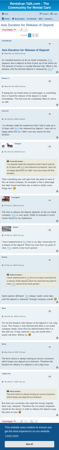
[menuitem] (5, 14)
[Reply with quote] (50, 43)
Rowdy (4, 257)
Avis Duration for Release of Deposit (27, 25)
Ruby (4, 308)
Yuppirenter (6, 373)
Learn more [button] (12, 435)
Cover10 (5, 111)
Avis (50, 60)
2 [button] (33, 35)
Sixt (25, 242)
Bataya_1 (5, 78)
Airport (15, 227)
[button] (37, 35)
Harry (4, 344)
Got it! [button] (29, 444)
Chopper (18, 143)
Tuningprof (15, 197)
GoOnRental (6, 41)
